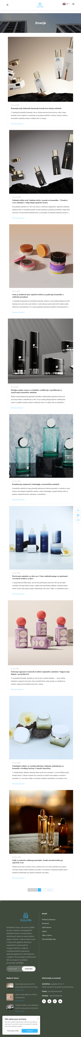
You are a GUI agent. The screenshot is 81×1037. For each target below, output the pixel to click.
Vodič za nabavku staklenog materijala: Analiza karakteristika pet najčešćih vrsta (37, 861)
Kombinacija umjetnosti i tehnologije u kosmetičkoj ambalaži (35, 484)
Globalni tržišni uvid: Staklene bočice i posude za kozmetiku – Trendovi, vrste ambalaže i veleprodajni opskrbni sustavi (40, 201)
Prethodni (32, 890)
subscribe (28, 969)
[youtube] (49, 1001)
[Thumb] (10, 985)
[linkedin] (60, 1001)
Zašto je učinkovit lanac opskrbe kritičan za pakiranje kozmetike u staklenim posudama (38, 296)
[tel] (78, 510)
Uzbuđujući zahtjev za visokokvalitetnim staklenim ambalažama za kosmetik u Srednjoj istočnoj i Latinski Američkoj (38, 767)
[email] (78, 520)
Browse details (17, 124)
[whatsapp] (78, 515)
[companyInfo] (40, 5)
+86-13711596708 (55, 996)
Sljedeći (49, 890)
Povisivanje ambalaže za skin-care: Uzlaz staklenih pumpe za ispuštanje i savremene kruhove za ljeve (40, 577)
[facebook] (44, 1001)
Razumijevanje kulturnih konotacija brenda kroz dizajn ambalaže (36, 108)
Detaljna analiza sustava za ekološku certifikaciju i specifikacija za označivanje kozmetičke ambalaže (36, 391)
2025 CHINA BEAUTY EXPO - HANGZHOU (26, 996)
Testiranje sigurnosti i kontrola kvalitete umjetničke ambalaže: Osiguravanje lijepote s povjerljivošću (40, 673)
